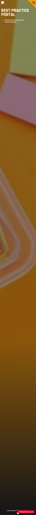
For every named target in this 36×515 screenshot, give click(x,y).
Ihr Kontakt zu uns (25, 512)
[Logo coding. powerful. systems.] (2, 2)
